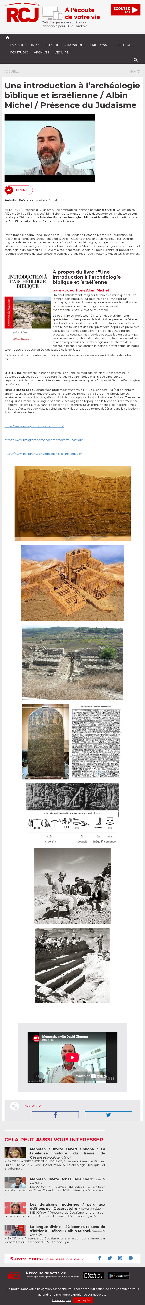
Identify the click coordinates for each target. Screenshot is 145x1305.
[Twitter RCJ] (109, 1258)
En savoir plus (61, 1300)
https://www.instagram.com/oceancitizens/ (34, 426)
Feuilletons (123, 45)
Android (81, 26)
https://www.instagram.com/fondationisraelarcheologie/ (43, 453)
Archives (41, 52)
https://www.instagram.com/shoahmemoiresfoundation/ (44, 440)
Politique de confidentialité (43, 1285)
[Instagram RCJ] (120, 1258)
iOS (68, 26)
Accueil (11, 71)
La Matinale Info (24, 45)
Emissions (98, 45)
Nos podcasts (68, 1285)
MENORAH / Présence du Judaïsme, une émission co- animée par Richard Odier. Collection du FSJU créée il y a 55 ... (55, 1210)
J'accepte (83, 1300)
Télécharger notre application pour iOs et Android (52, 1274)
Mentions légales (16, 1285)
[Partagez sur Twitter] (108, 1114)
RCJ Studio (19, 52)
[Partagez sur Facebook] (55, 1114)
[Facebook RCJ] (99, 1258)
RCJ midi (51, 45)
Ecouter (21, 190)
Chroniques (74, 45)
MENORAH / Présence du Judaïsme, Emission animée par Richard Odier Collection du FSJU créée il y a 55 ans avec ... (55, 1186)
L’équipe (62, 52)
